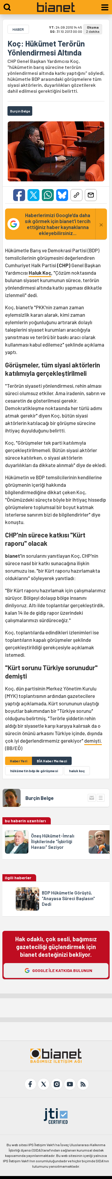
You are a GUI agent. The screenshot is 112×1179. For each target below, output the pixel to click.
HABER (18, 29)
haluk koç (77, 771)
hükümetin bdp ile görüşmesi (34, 771)
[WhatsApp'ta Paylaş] (48, 195)
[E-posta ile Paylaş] (91, 195)
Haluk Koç (40, 273)
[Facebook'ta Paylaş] (19, 195)
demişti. (93, 741)
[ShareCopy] (76, 195)
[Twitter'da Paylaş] (33, 195)
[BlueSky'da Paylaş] (62, 195)
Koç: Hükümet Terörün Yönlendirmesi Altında (46, 48)
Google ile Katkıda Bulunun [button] (62, 970)
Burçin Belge (39, 798)
